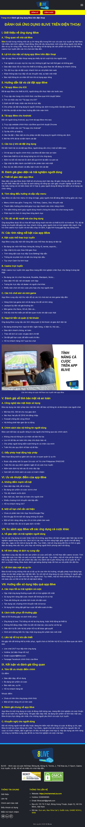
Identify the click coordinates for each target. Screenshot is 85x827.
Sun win (42, 810)
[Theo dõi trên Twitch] (11, 816)
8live (4, 42)
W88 (34, 813)
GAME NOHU (75, 810)
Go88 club (64, 810)
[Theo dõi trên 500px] (7, 816)
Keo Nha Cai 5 (53, 810)
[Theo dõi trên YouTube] (3, 816)
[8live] (42, 5)
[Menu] (81, 5)
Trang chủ (5, 18)
